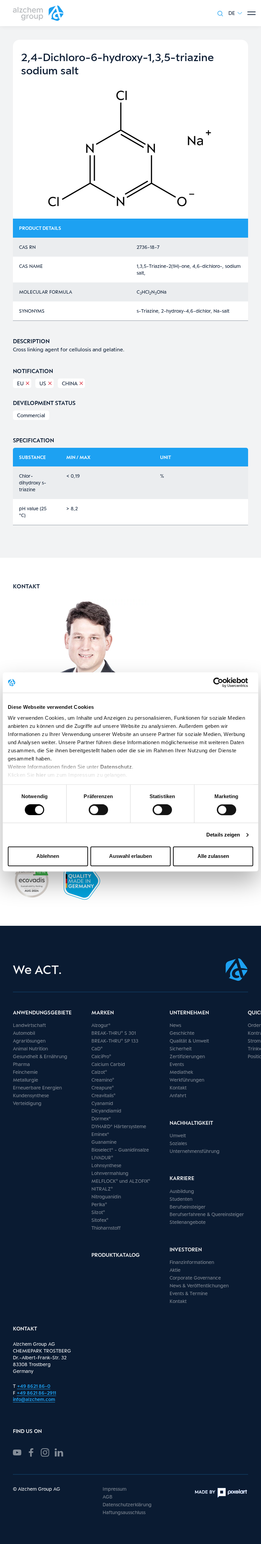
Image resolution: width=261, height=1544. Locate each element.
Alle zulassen (213, 856)
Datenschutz (116, 767)
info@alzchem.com (34, 1399)
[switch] (98, 809)
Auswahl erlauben (130, 856)
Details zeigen (223, 835)
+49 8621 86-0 (33, 1386)
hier (42, 775)
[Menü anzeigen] (251, 13)
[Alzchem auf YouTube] (17, 1451)
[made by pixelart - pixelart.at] (221, 1493)
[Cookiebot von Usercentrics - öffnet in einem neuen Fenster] (223, 682)
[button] (235, 13)
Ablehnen (47, 856)
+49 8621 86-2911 (36, 1393)
